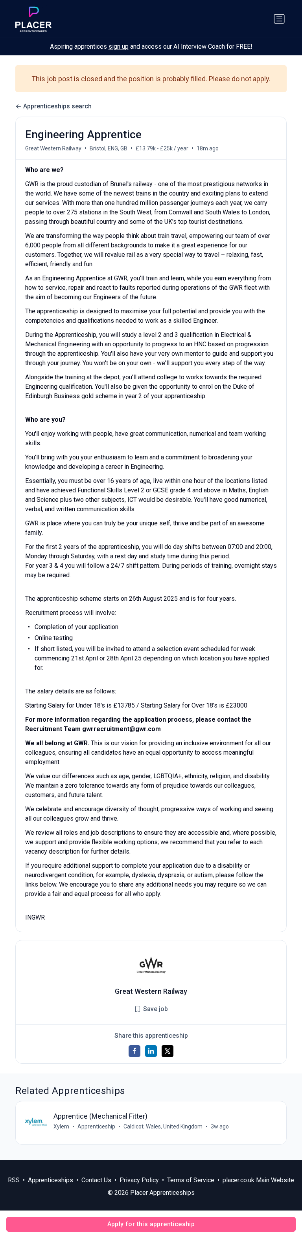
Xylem (61, 1126)
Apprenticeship (96, 1126)
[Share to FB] (134, 1051)
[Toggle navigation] (279, 18)
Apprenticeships (50, 1180)
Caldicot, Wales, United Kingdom (163, 1126)
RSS (14, 1180)
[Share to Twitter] (167, 1051)
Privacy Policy (139, 1180)
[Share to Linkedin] (151, 1051)
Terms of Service (190, 1180)
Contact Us (96, 1180)
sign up (119, 46)
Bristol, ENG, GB (108, 148)
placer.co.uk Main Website (258, 1180)
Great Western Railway (53, 148)
